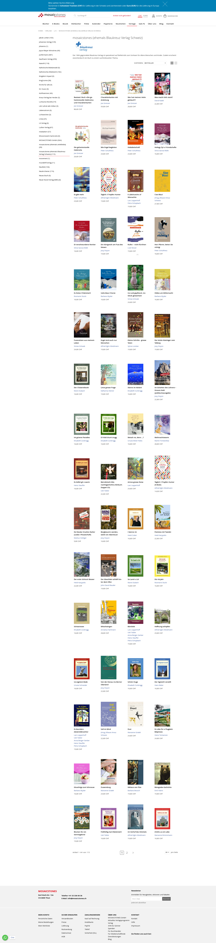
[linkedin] (152, 936)
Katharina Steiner (107, 391)
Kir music (44, 89)
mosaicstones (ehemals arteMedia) (52, 145)
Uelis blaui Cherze (108, 293)
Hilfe (133, 922)
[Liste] (176, 63)
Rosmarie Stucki (80, 296)
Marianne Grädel (134, 732)
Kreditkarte (89, 922)
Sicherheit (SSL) (90, 933)
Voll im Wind (106, 729)
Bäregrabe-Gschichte (163, 787)
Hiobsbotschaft (134, 147)
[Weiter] (131, 853)
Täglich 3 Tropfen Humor (110, 194)
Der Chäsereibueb (81, 387)
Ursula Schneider (80, 685)
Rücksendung (67, 929)
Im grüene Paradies (82, 437)
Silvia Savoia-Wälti (162, 150)
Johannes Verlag (47, 42)
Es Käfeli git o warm (82, 482)
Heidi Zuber (132, 535)
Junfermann (46, 55)
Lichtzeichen (45, 114)
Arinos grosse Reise (135, 482)
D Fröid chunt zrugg (109, 437)
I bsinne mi (132, 532)
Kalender (96, 24)
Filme (86, 24)
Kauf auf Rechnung (92, 918)
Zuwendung (106, 787)
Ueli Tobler (105, 491)
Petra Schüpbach (134, 203)
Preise (64, 922)
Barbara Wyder (106, 296)
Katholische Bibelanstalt (49, 67)
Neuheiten (121, 24)
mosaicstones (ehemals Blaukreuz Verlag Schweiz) (52, 152)
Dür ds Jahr (159, 579)
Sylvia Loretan (133, 346)
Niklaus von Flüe (134, 787)
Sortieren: (138, 63)
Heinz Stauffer (79, 485)
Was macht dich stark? (164, 97)
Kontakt (170, 24)
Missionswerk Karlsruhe (49, 136)
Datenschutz (66, 933)
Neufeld (44, 167)
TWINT (87, 929)
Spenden (111, 928)
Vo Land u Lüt (133, 579)
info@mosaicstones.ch (77, 898)
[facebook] (132, 936)
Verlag (110, 923)
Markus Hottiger (80, 538)
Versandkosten (67, 918)
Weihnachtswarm (162, 437)
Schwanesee (79, 626)
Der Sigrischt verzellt (163, 682)
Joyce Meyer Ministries (49, 50)
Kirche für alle (45, 85)
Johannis (43, 46)
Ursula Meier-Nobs (135, 441)
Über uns (152, 24)
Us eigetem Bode (81, 682)
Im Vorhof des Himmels (137, 832)
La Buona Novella (47, 102)
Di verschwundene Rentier (85, 244)
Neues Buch (45, 175)
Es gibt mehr (79, 194)
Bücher (46, 24)
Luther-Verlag (46, 127)
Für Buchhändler (114, 931)
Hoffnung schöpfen (162, 626)
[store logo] (52, 15)
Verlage (132, 24)
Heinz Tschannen (161, 735)
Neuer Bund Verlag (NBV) (50, 180)
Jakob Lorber (46, 38)
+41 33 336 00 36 (75, 895)
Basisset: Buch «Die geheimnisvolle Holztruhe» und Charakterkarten (84, 100)
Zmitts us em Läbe (162, 832)
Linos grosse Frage (108, 387)
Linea (43, 119)
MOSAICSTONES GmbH (50, 140)
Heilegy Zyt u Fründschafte (165, 147)
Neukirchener (46, 171)
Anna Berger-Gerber (135, 635)
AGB (63, 936)
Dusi (129, 729)
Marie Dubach (79, 391)
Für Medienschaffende (116, 934)
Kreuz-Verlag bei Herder (49, 97)
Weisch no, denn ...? (136, 437)
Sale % (142, 24)
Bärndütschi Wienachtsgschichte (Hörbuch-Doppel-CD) (112, 485)
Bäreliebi (131, 626)
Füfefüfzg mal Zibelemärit (111, 832)
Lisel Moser (132, 248)
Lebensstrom (45, 110)
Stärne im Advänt (135, 387)
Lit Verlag (44, 123)
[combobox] (93, 15)
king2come (45, 80)
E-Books (56, 24)
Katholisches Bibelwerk (50, 72)
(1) (137, 254)
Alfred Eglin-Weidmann (110, 198)
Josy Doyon (105, 250)
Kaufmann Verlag (48, 59)
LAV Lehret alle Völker (48, 106)
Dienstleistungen (114, 936)
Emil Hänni (159, 790)
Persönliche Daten (45, 918)
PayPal (87, 926)
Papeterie (108, 24)
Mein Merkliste (44, 926)
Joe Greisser (78, 106)
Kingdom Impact (46, 76)
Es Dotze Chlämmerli (82, 293)
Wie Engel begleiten (109, 147)
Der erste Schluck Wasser (84, 579)
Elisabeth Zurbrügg (135, 391)
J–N (55, 31)
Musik (65, 24)
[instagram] (142, 936)
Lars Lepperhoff (134, 200)
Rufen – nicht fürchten (137, 244)
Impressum (135, 926)
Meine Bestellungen (46, 922)
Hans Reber (159, 685)
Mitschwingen (106, 626)
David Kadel (159, 100)
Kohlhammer (46, 93)
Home (40, 31)
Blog (161, 24)
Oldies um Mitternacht (164, 293)
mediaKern (45, 132)
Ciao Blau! (159, 194)
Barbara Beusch (134, 790)
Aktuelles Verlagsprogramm (118, 920)
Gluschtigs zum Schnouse (84, 787)
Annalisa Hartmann (108, 630)
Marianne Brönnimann (163, 835)
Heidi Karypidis (160, 535)
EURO (145, 15)
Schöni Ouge (133, 682)
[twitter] (147, 936)
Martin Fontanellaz (162, 441)
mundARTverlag (47, 163)
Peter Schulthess (107, 150)
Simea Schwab (133, 299)
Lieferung (65, 926)
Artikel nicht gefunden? (122, 15)
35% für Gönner (114, 926)
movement (44, 158)
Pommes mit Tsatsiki (163, 532)
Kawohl (44, 63)
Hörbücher (76, 24)
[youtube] (137, 936)
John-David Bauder (108, 585)
